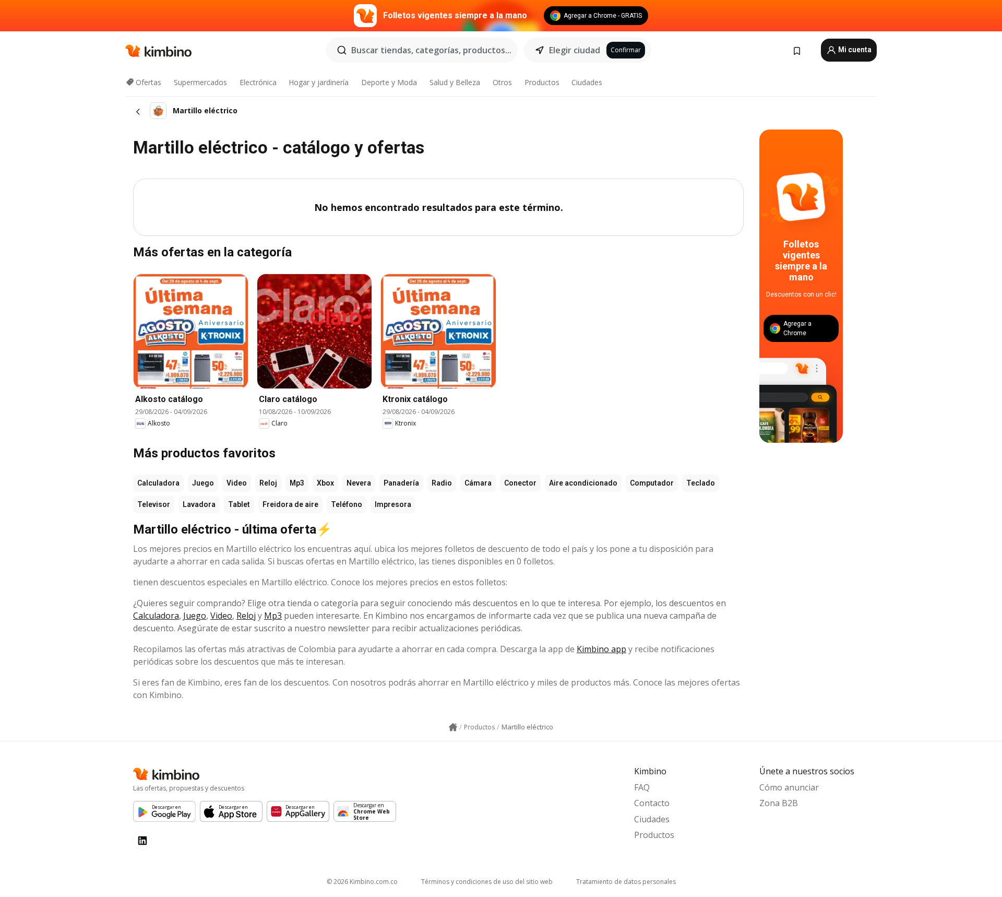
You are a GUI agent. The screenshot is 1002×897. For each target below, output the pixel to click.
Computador (652, 483)
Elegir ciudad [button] (574, 50)
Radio (442, 483)
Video (236, 483)
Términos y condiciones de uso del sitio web (487, 881)
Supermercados (200, 82)
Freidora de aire (290, 504)
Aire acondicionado (583, 483)
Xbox (325, 483)
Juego (203, 483)
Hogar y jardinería (319, 82)
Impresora (393, 504)
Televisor (153, 504)
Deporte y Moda (389, 82)
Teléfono (346, 504)
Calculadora (158, 483)
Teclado (700, 483)
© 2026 (362, 881)
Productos (541, 82)
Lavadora (199, 504)
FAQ (642, 787)
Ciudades (586, 82)
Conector (520, 483)
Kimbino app (601, 649)
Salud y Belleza (455, 82)
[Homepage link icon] (453, 727)
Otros (502, 82)
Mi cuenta (854, 49)
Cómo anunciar (789, 787)
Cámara (478, 483)
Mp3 (297, 483)
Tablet (239, 504)
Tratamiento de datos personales (626, 881)
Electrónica (258, 82)
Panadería (401, 483)
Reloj (268, 483)
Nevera (359, 483)
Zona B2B (778, 803)
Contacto (652, 803)
